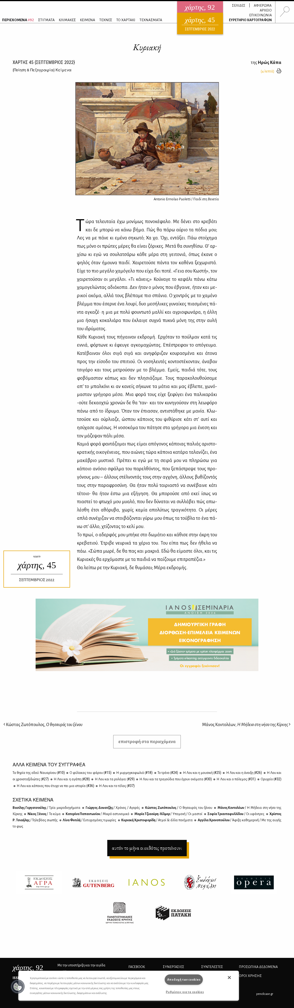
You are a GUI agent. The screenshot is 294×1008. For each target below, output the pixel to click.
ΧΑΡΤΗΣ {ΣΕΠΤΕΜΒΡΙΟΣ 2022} (44, 62)
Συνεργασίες (173, 967)
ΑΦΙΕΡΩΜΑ (262, 5)
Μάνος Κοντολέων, (245, 724)
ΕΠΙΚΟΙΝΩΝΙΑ (260, 15)
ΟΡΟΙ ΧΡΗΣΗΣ (250, 976)
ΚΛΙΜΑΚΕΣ (67, 20)
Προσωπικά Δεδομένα (258, 967)
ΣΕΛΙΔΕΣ (238, 5)
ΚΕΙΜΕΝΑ (87, 20)
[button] (17, 986)
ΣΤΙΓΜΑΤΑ (46, 20)
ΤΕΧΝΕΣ (105, 20)
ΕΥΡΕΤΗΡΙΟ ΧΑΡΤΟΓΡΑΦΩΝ (250, 20)
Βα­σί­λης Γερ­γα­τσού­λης (46, 808)
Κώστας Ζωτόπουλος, (43, 724)
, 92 (28, 967)
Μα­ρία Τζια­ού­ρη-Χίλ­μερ (168, 814)
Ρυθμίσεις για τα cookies (185, 992)
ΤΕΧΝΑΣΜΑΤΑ (150, 20)
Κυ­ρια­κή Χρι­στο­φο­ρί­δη (157, 820)
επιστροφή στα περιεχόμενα (147, 741)
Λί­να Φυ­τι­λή (89, 820)
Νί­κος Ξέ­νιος (44, 814)
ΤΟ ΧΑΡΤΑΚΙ (125, 20)
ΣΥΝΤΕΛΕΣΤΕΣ (212, 967)
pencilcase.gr (264, 994)
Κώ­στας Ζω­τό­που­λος (178, 808)
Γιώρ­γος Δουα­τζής (112, 808)
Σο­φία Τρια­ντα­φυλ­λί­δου (236, 814)
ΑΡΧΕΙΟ (266, 10)
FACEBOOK (136, 967)
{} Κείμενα (42, 69)
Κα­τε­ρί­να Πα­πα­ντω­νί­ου (97, 814)
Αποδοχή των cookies (184, 979)
